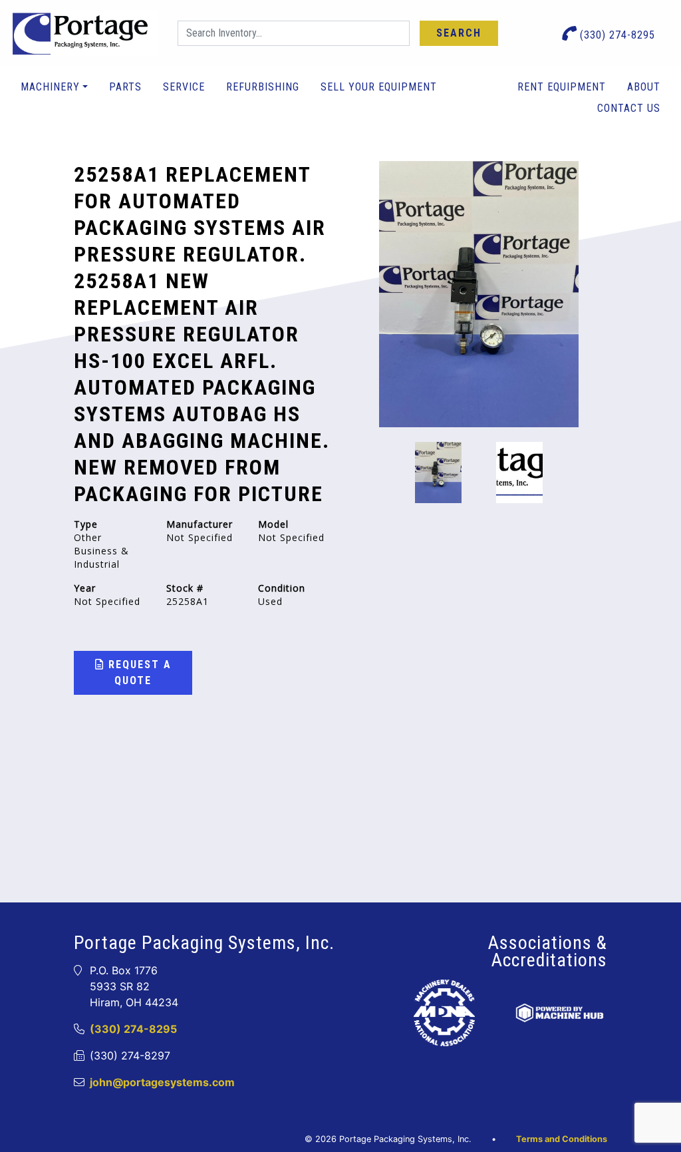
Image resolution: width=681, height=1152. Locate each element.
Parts (125, 87)
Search (458, 33)
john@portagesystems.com (162, 1082)
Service (184, 87)
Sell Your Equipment (379, 87)
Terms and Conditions (561, 1139)
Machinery (50, 87)
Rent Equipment (561, 87)
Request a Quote (138, 672)
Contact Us (628, 108)
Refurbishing (262, 87)
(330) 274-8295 (616, 35)
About (643, 87)
